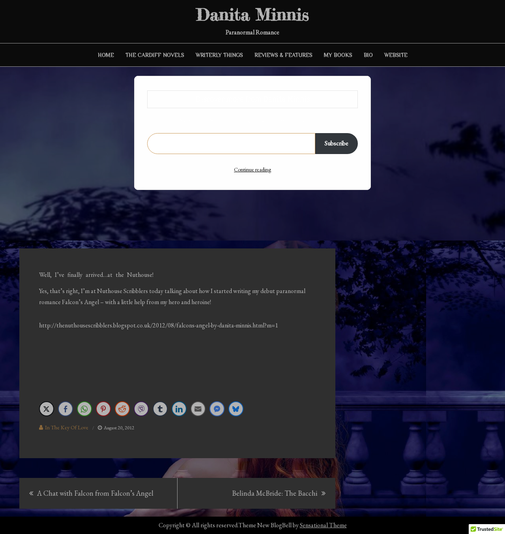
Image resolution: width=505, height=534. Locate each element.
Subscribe (336, 143)
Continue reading (252, 169)
